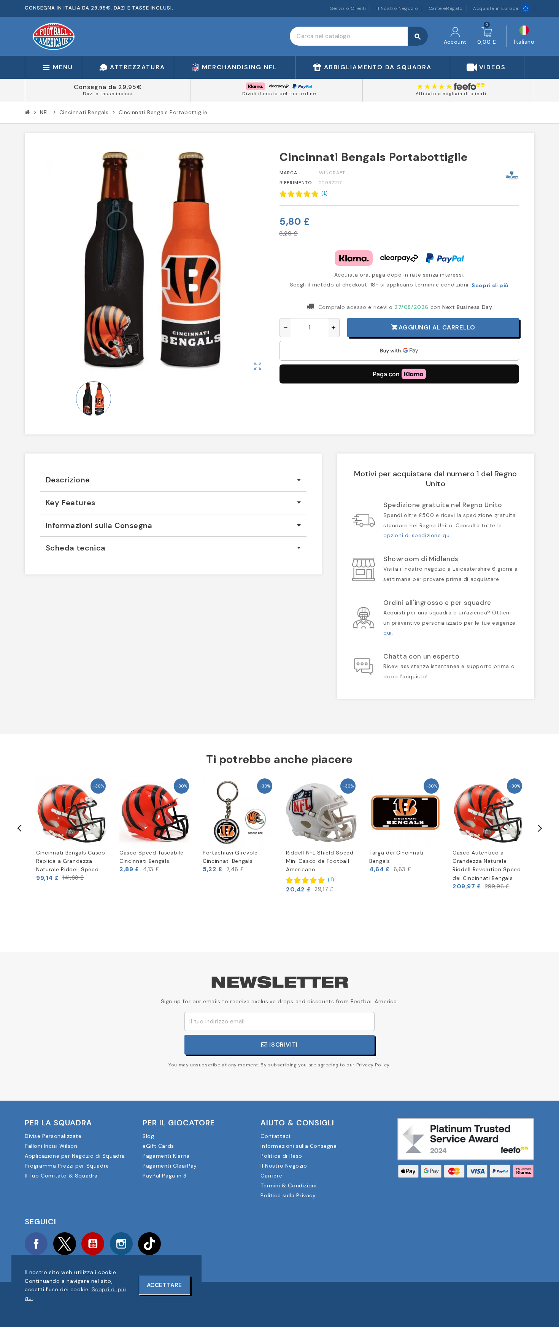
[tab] (173, 480)
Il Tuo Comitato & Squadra (61, 1175)
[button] (304, 193)
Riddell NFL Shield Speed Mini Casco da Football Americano (320, 861)
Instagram (121, 1243)
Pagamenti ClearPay (170, 1165)
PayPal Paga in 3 (165, 1175)
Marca (288, 173)
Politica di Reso (281, 1155)
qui (387, 632)
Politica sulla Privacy (288, 1195)
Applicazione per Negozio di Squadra (75, 1155)
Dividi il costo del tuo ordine (279, 94)
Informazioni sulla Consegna (298, 1145)
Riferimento (296, 183)
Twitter (64, 1243)
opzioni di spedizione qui (417, 535)
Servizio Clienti (348, 8)
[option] (72, 829)
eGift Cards (158, 1145)
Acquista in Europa (496, 8)
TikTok (149, 1243)
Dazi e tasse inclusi (108, 94)
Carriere (271, 1175)
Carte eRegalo (446, 8)
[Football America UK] (53, 35)
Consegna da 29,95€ (108, 87)
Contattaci (275, 1136)
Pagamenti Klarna (166, 1155)
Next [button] (539, 828)
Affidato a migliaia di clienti (451, 94)
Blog (148, 1136)
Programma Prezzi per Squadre (67, 1165)
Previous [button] (19, 828)
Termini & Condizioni (288, 1185)
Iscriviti (283, 1045)
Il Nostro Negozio (397, 8)
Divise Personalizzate (53, 1136)
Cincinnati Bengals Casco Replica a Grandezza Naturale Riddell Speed (70, 861)
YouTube (92, 1243)
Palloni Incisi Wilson (51, 1145)
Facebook (36, 1243)
